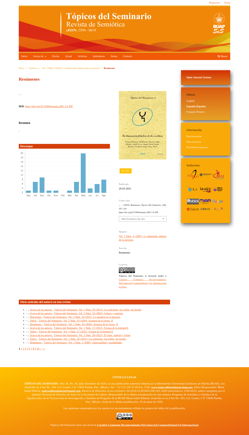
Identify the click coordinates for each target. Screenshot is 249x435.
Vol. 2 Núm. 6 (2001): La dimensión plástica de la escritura (71, 68)
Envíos (55, 56)
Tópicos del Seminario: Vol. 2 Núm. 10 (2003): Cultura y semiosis (88, 313)
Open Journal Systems (198, 77)
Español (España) (196, 106)
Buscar (224, 56)
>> (43, 348)
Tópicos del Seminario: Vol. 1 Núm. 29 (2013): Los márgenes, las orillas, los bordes (97, 309)
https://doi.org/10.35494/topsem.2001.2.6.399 (49, 106)
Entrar (227, 2)
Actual (68, 56)
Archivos (82, 56)
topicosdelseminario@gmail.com (61, 390)
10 (38, 348)
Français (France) (195, 112)
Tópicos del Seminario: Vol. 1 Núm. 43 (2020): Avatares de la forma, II (76, 320)
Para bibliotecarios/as (197, 147)
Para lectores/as (194, 136)
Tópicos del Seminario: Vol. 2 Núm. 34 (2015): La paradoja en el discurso (81, 317)
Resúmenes (36, 324)
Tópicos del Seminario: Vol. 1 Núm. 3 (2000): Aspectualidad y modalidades (83, 342)
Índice (33, 320)
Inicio (24, 56)
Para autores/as (193, 141)
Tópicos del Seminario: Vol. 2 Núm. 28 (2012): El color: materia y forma (92, 335)
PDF (126, 170)
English (190, 101)
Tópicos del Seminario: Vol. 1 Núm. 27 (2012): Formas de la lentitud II (91, 328)
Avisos (113, 56)
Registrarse (214, 2)
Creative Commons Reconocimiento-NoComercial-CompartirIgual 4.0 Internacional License (142, 283)
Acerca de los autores (41, 309)
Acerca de (38, 56)
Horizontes (36, 317)
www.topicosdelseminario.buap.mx (172, 387)
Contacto (127, 56)
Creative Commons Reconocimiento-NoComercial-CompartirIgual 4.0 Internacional (147, 425)
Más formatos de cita (133, 219)
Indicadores (99, 56)
